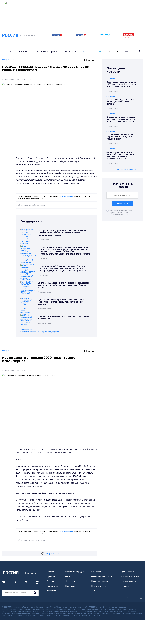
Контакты (70, 51)
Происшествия (127, 571)
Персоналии (52, 586)
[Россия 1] (57, 36)
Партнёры (70, 586)
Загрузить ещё (52, 553)
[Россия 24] (81, 36)
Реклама (23, 51)
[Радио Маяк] (128, 37)
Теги (93, 590)
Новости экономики (130, 576)
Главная (50, 571)
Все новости (96, 571)
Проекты (51, 576)
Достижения (71, 581)
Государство (126, 586)
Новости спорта (98, 586)
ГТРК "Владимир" (66, 196)
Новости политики (99, 581)
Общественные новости (102, 576)
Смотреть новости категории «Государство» (40, 331)
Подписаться (122, 203)
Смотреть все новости (126, 169)
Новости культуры (129, 581)
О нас (9, 51)
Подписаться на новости (122, 185)
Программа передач (46, 51)
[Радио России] (105, 36)
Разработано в (133, 598)
